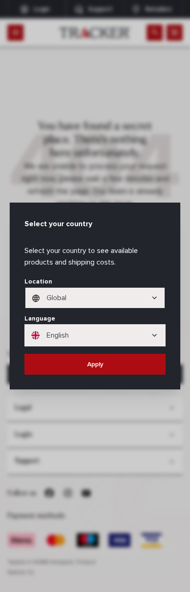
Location (38, 281)
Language (39, 318)
